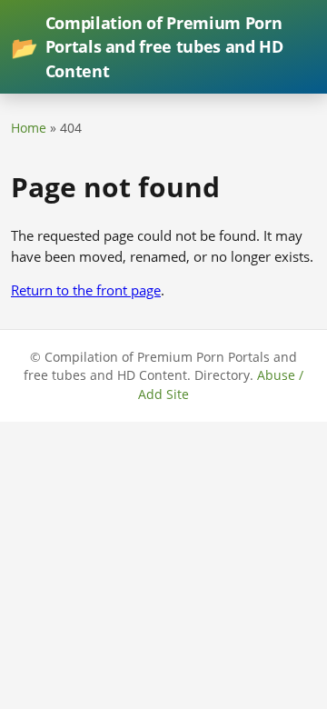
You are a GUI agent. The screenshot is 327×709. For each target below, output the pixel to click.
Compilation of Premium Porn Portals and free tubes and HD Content (146, 47)
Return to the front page (86, 290)
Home (28, 127)
